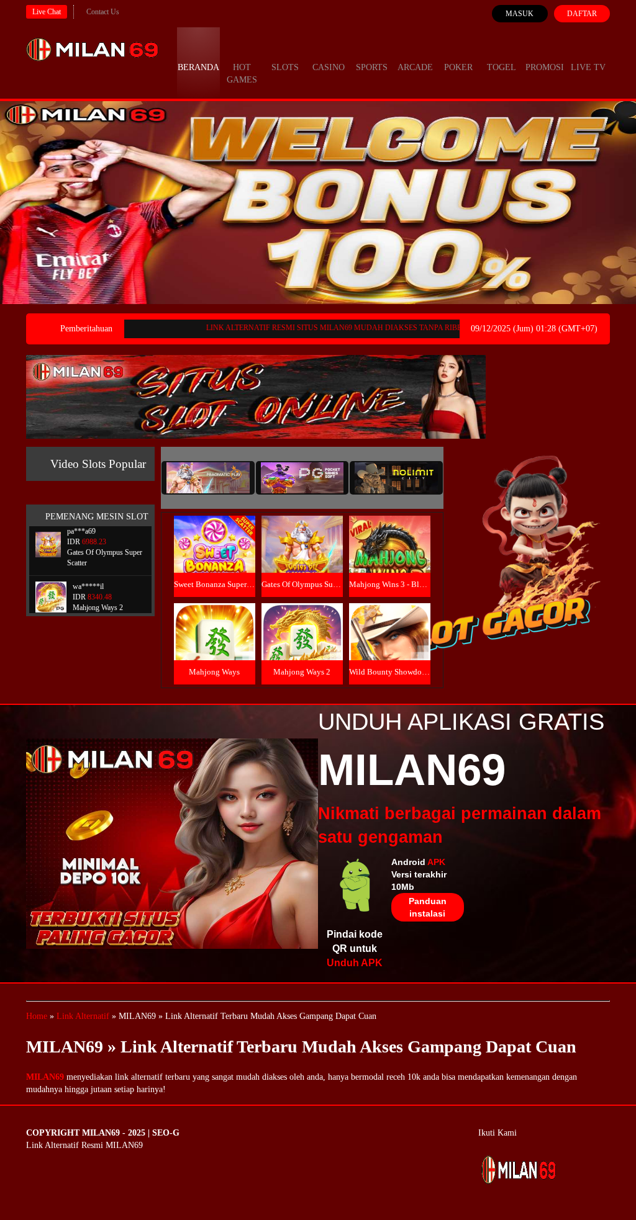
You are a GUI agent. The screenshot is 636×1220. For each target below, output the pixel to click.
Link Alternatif (83, 1016)
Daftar (582, 13)
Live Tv (588, 67)
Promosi (544, 67)
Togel (501, 67)
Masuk (520, 13)
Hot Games (242, 73)
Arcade (415, 67)
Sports (372, 67)
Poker (458, 67)
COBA (214, 529)
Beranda (198, 67)
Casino (328, 67)
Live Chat (46, 11)
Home (36, 1016)
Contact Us (102, 11)
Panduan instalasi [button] (428, 907)
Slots (285, 67)
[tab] (208, 478)
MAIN (214, 557)
